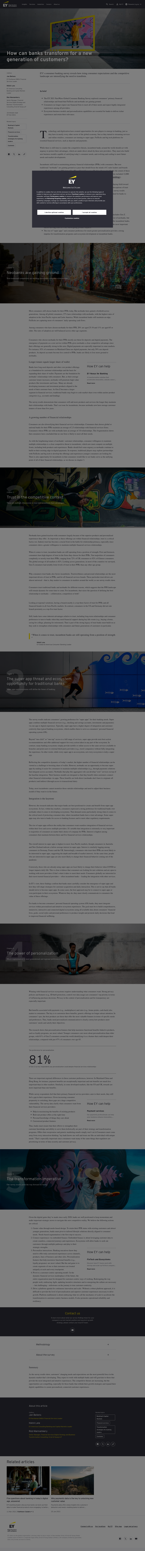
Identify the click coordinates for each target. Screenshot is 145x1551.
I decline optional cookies (54, 212)
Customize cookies (72, 218)
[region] (72, 199)
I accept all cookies (89, 212)
